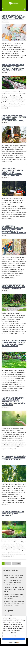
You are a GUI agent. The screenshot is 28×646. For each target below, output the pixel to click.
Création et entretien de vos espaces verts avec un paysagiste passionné (13, 286)
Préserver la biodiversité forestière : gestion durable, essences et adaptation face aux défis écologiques (13, 401)
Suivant (18, 563)
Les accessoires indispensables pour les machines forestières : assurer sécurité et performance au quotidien (14, 229)
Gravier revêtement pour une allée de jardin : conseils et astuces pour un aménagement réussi (13, 67)
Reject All (14, 635)
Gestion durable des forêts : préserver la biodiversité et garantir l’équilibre (14, 458)
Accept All (14, 638)
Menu (3, 9)
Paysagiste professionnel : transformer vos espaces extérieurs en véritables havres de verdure (14, 343)
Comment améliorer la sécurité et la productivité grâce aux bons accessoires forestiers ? (14, 117)
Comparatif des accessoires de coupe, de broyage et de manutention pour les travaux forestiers (12, 172)
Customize (13, 632)
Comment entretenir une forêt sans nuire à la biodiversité (13, 513)
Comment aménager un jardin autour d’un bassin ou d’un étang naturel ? (13, 17)
